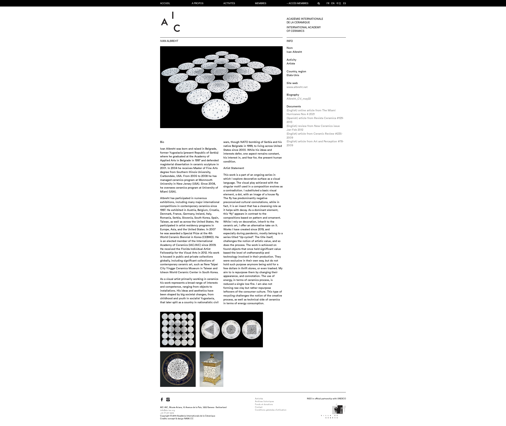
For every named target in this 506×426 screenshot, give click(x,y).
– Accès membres (297, 3)
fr (328, 3)
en (332, 3)
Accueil (165, 3)
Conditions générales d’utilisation (270, 410)
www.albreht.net (297, 87)
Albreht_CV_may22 (299, 98)
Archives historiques (264, 401)
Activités (229, 3)
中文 (338, 3)
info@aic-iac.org (167, 410)
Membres (260, 3)
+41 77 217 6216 (167, 413)
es (344, 3)
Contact (258, 407)
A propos (197, 3)
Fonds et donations (264, 404)
